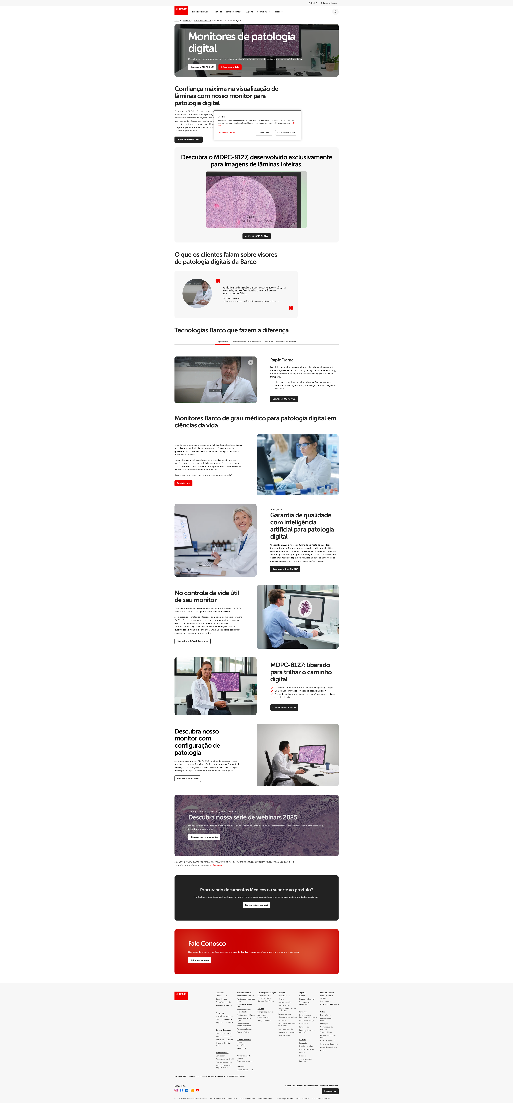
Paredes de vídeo (222, 1053)
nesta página (216, 865)
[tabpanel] (256, 379)
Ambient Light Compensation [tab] (247, 342)
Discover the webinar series (204, 837)
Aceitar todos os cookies (286, 132)
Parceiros (278, 12)
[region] (257, 125)
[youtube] (197, 1090)
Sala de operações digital (267, 993)
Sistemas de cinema (223, 1030)
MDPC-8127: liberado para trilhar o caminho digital (301, 672)
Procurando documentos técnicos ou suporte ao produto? (256, 889)
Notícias (218, 12)
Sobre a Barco (263, 12)
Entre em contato (234, 12)
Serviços (261, 1009)
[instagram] (176, 1090)
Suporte (249, 12)
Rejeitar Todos (264, 132)
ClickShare (220, 993)
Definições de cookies (226, 132)
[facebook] (181, 1090)
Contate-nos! (183, 483)
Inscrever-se (330, 1091)
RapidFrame (282, 360)
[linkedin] (186, 1090)
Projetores (220, 1013)
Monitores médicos (244, 993)
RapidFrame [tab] (222, 342)
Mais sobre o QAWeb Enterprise (192, 641)
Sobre (322, 1012)
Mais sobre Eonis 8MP (187, 778)
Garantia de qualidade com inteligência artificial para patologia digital (302, 526)
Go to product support (256, 905)
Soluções (281, 993)
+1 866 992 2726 (236, 1076)
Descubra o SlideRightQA (285, 569)
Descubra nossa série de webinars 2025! (243, 817)
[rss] (192, 1090)
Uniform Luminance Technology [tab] (280, 342)
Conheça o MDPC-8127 (202, 67)
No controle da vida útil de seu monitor (206, 596)
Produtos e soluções (201, 12)
